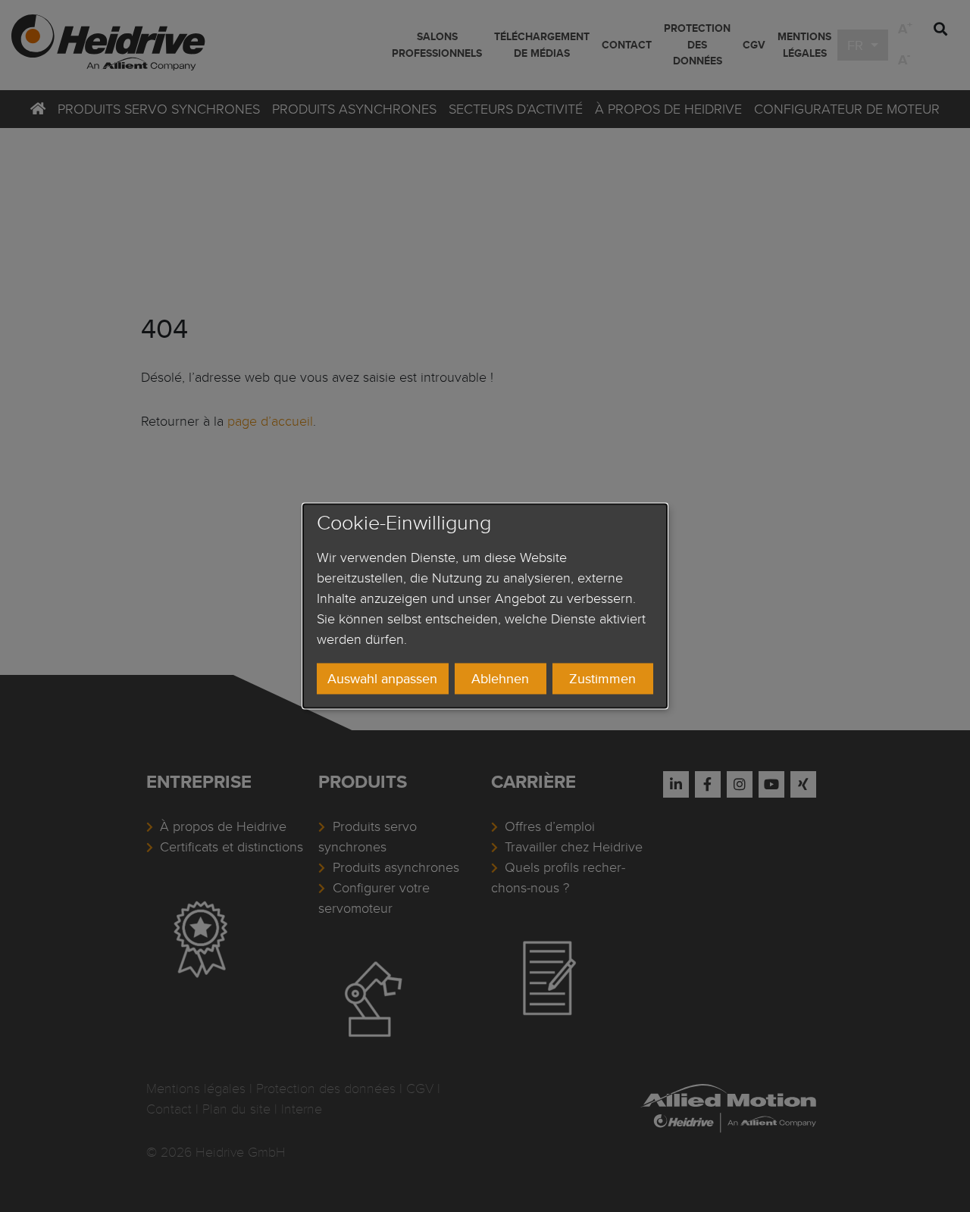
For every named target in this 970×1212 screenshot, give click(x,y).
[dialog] (485, 606)
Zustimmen (602, 678)
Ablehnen (500, 678)
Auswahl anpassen (382, 678)
